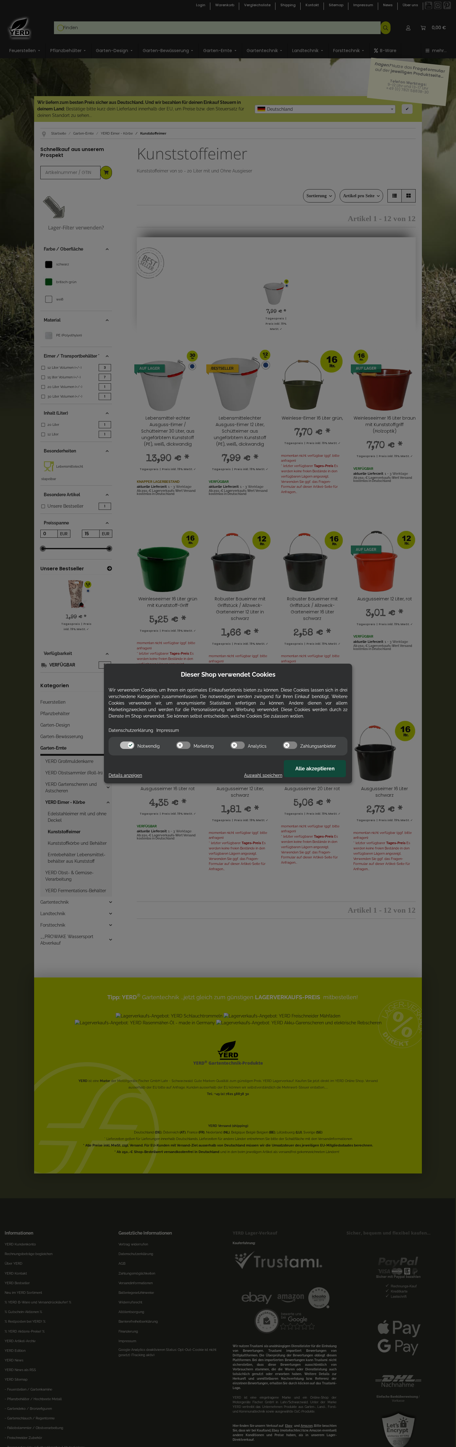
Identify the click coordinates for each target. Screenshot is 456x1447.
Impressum (167, 730)
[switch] (127, 745)
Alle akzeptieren (315, 769)
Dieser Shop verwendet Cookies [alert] (228, 674)
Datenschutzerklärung (131, 730)
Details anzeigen (125, 775)
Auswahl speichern (263, 775)
